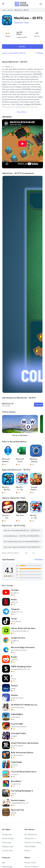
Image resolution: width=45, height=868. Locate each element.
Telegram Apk (7, 846)
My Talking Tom (30, 834)
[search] (40, 4)
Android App (7, 866)
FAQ (3, 862)
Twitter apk (6, 842)
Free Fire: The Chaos (32, 842)
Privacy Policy (30, 862)
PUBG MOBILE (30, 846)
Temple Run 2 (30, 838)
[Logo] (21, 4)
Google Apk (7, 834)
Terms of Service (31, 866)
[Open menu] (3, 3)
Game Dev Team (21, 22)
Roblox (27, 850)
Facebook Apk (8, 838)
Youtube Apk (7, 850)
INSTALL (22, 46)
